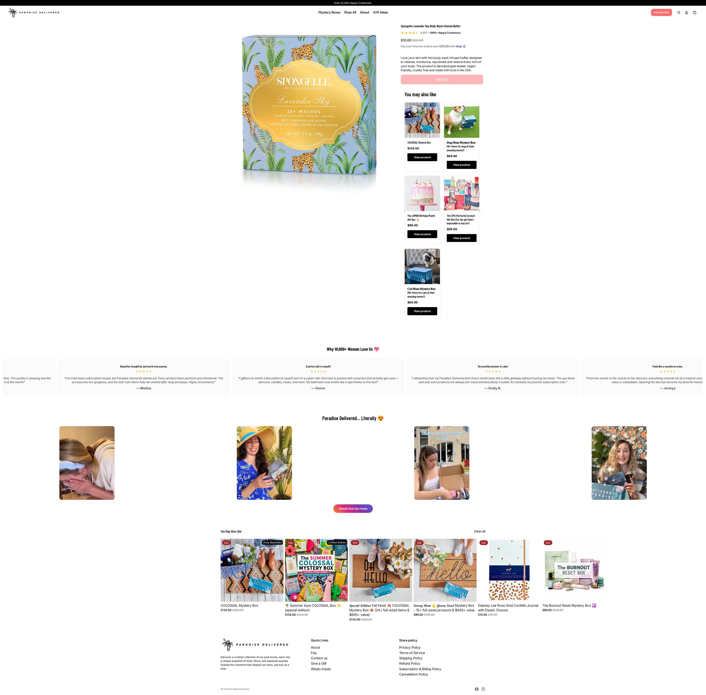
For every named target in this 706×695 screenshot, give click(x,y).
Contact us (319, 658)
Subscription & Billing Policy (420, 669)
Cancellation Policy (413, 674)
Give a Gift (319, 663)
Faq (314, 653)
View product (422, 157)
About (315, 647)
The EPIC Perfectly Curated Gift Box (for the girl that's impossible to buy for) (461, 219)
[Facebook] (477, 689)
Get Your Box (661, 12)
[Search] (679, 12)
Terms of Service (412, 653)
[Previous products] (404, 211)
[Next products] (479, 211)
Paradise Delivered (239, 689)
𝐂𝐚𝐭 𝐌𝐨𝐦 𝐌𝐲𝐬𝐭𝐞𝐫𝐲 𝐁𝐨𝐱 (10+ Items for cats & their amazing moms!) (421, 292)
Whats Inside (321, 669)
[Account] (686, 12)
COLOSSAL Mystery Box (419, 142)
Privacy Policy (410, 647)
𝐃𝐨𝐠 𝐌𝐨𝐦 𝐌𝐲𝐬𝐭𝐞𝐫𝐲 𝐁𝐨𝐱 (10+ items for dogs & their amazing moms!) (461, 146)
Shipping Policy (410, 658)
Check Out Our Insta (353, 508)
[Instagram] (483, 689)
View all (479, 531)
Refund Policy (409, 663)
